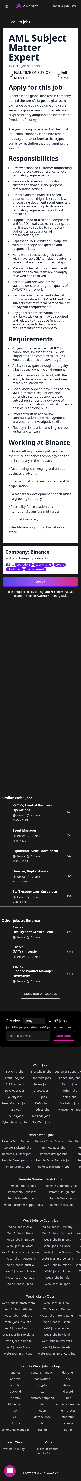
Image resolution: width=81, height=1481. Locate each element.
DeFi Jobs (41, 1103)
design (42, 1429)
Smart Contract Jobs (15, 1103)
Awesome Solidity (13, 1449)
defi (42, 1423)
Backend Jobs (14, 1071)
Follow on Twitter (47, 1449)
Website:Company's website (27, 558)
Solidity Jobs (15, 1097)
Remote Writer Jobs (62, 1198)
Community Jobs (69, 1078)
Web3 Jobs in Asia (20, 1227)
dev (68, 1379)
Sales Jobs (69, 1097)
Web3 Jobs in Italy (57, 1277)
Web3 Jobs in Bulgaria (20, 1271)
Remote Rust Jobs (53, 1147)
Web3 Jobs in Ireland (57, 1265)
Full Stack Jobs (14, 1084)
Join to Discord (46, 1453)
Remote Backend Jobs (17, 1147)
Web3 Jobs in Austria (20, 1265)
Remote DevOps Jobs (53, 1154)
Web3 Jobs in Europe (20, 1239)
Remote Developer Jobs (17, 1160)
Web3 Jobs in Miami (57, 1334)
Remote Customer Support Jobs (22, 1205)
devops (68, 1385)
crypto (42, 1385)
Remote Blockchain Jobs (53, 1166)
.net (68, 1398)
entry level (68, 1410)
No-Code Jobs (41, 1116)
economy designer (68, 1404)
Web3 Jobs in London (57, 1328)
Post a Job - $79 (64, 6)
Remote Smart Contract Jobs (53, 1141)
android (15, 1379)
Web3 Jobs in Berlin (18, 1341)
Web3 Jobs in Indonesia (57, 1258)
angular (15, 1385)
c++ (15, 1417)
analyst (15, 1372)
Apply (40, 582)
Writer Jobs (70, 1090)
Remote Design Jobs (62, 1192)
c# (15, 1410)
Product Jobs (41, 1109)
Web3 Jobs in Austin (18, 1322)
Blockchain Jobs (41, 1071)
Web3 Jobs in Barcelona (18, 1334)
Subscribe (63, 1036)
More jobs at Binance (40, 994)
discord (68, 1391)
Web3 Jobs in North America (20, 1252)
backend (15, 1391)
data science (42, 1417)
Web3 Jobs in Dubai (57, 1303)
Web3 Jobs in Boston (18, 1347)
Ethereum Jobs (41, 1078)
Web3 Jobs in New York (57, 1341)
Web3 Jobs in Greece (57, 1252)
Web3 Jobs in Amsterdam (18, 1303)
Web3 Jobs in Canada (20, 1277)
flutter (68, 1429)
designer (68, 1372)
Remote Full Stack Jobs (17, 1154)
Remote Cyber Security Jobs (54, 1160)
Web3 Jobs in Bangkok (18, 1328)
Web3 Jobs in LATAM (20, 1246)
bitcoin (15, 1398)
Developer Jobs (15, 1090)
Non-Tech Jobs (41, 1122)
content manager (42, 1372)
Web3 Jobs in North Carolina (56, 1353)
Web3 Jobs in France (57, 1246)
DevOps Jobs (14, 1116)
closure (15, 1423)
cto (42, 1391)
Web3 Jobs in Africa (20, 1233)
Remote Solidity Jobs (17, 1166)
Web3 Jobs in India (57, 1271)
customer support (42, 1398)
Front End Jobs (14, 1078)
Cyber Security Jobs (14, 1122)
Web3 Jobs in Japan (57, 1284)
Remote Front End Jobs (17, 1141)
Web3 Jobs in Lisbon (56, 1322)
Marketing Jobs (70, 1103)
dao (42, 1404)
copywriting (42, 1379)
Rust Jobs (15, 1109)
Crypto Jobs (41, 1090)
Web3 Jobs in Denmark (57, 1233)
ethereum (68, 1417)
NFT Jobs (41, 1097)
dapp (42, 1410)
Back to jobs (19, 21)
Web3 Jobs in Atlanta (18, 1309)
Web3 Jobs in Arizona (18, 1315)
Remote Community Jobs (62, 1185)
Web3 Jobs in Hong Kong (56, 1315)
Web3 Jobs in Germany (57, 1227)
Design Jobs (69, 1084)
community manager (15, 1429)
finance (68, 1423)
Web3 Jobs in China (20, 1284)
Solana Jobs (41, 1084)
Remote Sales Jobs (62, 1205)
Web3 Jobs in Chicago (18, 1353)
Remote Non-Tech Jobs (22, 1198)
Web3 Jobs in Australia (20, 1258)
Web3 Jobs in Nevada (57, 1347)
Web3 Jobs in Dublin (56, 1309)
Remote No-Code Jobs (22, 1192)
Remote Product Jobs (22, 1185)
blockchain (15, 1404)
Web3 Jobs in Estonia (57, 1239)
